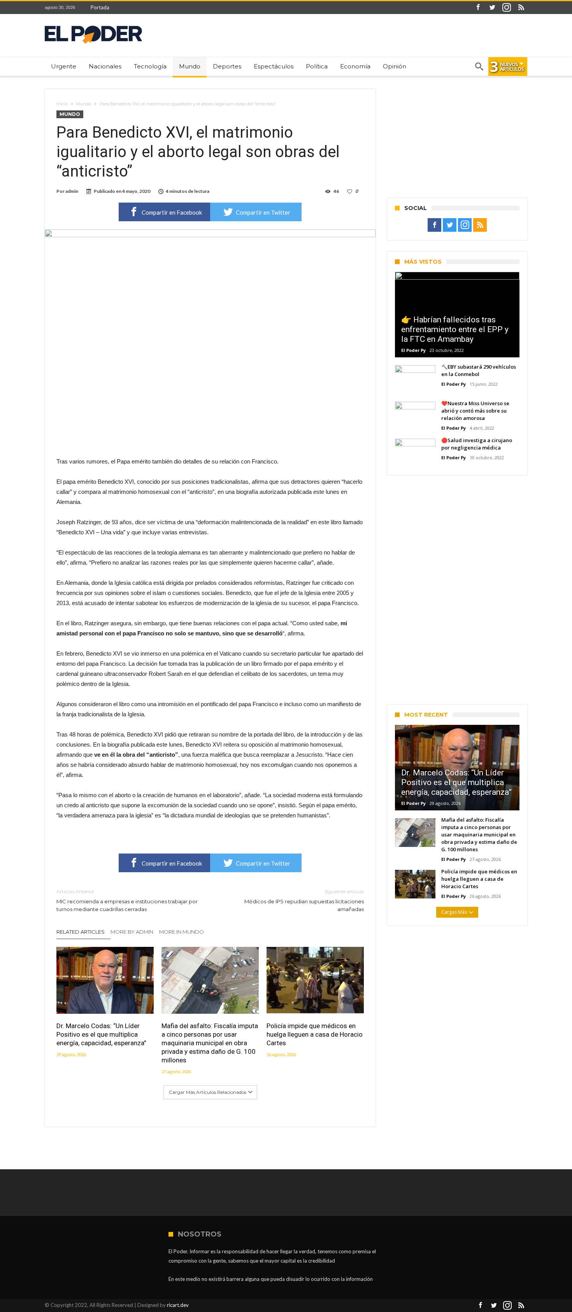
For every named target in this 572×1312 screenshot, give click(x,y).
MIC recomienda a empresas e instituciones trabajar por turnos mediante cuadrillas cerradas (127, 900)
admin (71, 191)
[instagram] (506, 7)
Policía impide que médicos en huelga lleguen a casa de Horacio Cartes (315, 1034)
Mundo (83, 104)
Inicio (62, 104)
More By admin (132, 932)
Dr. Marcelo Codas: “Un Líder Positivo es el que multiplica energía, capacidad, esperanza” (101, 1034)
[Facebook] (478, 7)
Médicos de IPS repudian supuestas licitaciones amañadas (304, 900)
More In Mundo (181, 932)
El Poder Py (413, 350)
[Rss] (521, 7)
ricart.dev (178, 1305)
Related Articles (80, 932)
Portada (100, 7)
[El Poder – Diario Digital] (93, 25)
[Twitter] (492, 7)
